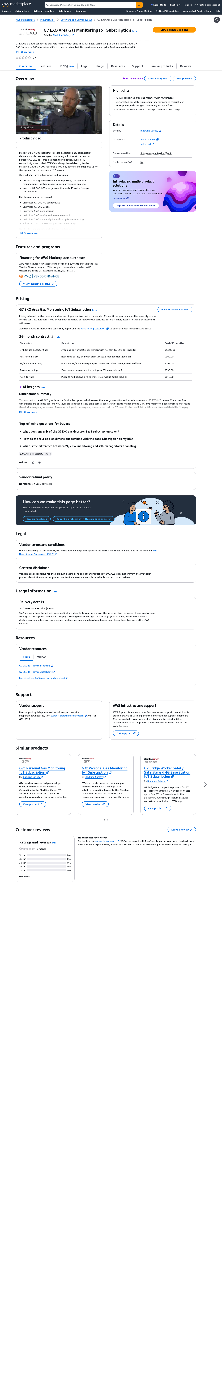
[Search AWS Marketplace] (139, 5)
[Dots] (104, 819)
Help (218, 11)
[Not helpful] (39, 462)
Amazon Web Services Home (197, 11)
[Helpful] (33, 462)
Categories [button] (21, 11)
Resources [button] (80, 11)
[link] (124, 19)
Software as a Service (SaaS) (156, 153)
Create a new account (208, 4)
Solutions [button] (63, 11)
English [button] (174, 4)
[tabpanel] (105, 672)
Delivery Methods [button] (42, 11)
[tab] (26, 66)
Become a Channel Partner (139, 11)
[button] (134, 31)
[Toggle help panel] (217, 20)
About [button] (5, 11)
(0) (34, 57)
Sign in (188, 4)
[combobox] (90, 5)
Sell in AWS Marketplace (167, 11)
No (141, 162)
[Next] (205, 784)
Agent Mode (159, 4)
